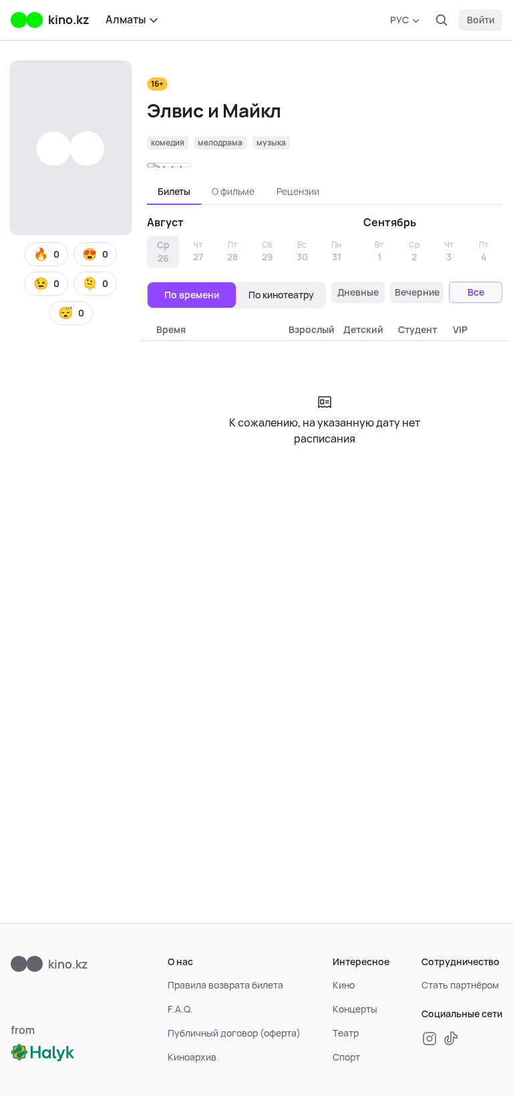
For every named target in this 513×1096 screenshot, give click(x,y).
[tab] (174, 191)
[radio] (191, 295)
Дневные (358, 292)
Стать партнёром (460, 985)
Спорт (346, 1057)
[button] (46, 254)
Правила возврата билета (225, 985)
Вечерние (417, 292)
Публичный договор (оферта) (234, 1033)
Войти (480, 20)
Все (476, 292)
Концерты (355, 1009)
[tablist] (324, 191)
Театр (346, 1033)
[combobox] (404, 20)
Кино (344, 985)
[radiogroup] (236, 295)
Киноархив (192, 1057)
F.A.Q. (180, 1009)
